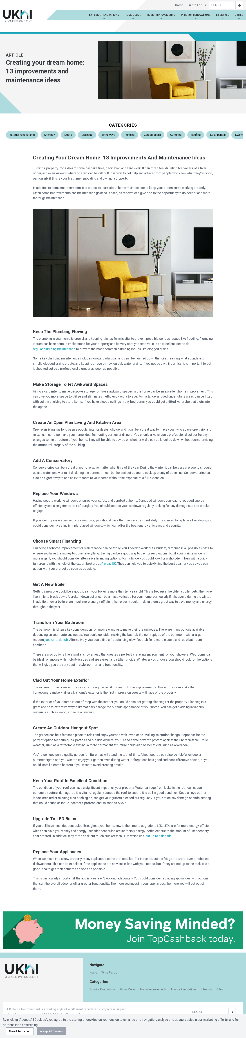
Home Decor (133, 14)
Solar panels (218, 134)
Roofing (196, 134)
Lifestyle (222, 14)
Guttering (176, 134)
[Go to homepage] (17, 16)
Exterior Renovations (104, 14)
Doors (68, 134)
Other (239, 14)
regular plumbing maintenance (54, 349)
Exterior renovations (22, 134)
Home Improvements (161, 14)
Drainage (87, 134)
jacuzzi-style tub (56, 640)
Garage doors (152, 134)
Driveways (108, 134)
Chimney (49, 134)
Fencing (130, 134)
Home (179, 5)
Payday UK (108, 563)
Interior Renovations (195, 14)
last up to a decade (158, 836)
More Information (19, 1031)
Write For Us (197, 5)
